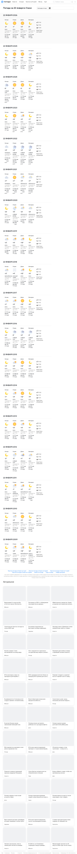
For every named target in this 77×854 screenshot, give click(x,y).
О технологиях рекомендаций (44, 853)
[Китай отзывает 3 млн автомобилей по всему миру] (14, 645)
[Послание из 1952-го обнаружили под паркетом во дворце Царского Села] (38, 597)
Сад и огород (49, 572)
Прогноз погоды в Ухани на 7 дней (59, 571)
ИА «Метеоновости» (71, 853)
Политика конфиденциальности (30, 853)
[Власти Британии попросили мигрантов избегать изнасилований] (38, 694)
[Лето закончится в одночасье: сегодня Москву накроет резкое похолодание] (38, 645)
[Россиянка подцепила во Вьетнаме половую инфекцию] (38, 621)
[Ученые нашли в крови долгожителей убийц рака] (62, 718)
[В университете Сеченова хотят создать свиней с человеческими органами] (14, 694)
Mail (2, 853)
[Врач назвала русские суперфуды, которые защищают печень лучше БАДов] (14, 814)
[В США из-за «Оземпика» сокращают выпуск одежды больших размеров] (38, 838)
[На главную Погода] (7, 2)
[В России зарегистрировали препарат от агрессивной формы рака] (38, 742)
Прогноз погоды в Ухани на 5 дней (38, 571)
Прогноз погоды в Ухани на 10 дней (22, 572)
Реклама (13, 853)
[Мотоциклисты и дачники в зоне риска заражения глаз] (14, 742)
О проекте (20, 853)
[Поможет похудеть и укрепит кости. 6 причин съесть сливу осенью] (62, 670)
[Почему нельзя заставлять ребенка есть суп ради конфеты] (38, 718)
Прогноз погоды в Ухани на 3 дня (17, 571)
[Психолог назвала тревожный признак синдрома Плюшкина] (14, 766)
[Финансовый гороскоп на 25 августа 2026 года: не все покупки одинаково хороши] (62, 838)
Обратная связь (55, 853)
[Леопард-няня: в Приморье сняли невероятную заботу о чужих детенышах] (62, 621)
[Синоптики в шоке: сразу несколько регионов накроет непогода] (62, 694)
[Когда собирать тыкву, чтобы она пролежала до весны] (62, 766)
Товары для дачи (60, 572)
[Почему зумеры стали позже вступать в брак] (14, 790)
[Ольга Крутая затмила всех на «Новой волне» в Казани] (38, 766)
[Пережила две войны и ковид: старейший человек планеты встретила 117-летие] (62, 645)
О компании (7, 853)
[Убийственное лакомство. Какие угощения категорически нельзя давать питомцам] (62, 597)
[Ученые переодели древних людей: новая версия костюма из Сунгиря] (38, 790)
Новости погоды (38, 572)
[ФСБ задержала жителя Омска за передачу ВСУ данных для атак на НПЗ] (38, 670)
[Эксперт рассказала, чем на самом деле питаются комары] (14, 838)
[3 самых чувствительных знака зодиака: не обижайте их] (62, 814)
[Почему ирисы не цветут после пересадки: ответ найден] (62, 790)
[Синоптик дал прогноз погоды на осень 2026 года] (14, 621)
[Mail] (2, 2)
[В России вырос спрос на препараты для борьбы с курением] (14, 670)
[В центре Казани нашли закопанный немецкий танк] (14, 718)
